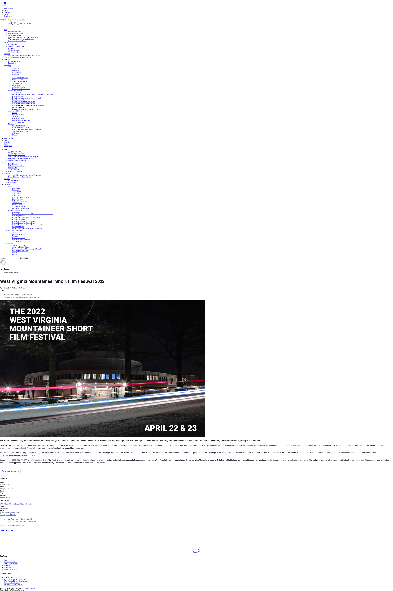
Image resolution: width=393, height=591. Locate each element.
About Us (15, 76)
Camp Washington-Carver (16, 35)
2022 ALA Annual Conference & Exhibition (21, 297)
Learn (6, 43)
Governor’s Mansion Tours (17, 41)
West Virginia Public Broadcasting (15, 579)
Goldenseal (16, 133)
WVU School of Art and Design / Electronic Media (16, 504)
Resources (15, 70)
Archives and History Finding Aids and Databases (24, 55)
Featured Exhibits (14, 61)
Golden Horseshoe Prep (16, 46)
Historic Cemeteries (18, 100)
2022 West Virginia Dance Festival (18, 294)
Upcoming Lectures (18, 118)
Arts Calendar (16, 72)
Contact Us (20, 122)
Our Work (7, 65)
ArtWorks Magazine (18, 87)
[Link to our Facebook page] (5, 3)
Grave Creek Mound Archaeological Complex (23, 37)
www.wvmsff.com (5, 497)
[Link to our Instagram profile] (5, 5)
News (6, 10)
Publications (12, 63)
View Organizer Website (8, 515)
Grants (6, 14)
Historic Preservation (15, 91)
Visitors (14, 113)
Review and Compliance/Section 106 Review (27, 109)
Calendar (7, 12)
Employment (8, 16)
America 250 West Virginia (13, 585)
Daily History (12, 44)
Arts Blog (15, 74)
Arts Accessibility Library (20, 78)
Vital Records (8, 9)
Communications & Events (21, 120)
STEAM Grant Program (20, 81)
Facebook (16, 455)
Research (7, 54)
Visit (5, 30)
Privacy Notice (30, 588)
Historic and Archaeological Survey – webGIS (27, 98)
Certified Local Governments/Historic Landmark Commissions (32, 94)
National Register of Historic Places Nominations (28, 105)
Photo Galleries (17, 85)
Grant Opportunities (18, 96)
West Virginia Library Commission (15, 581)
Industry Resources (10, 569)
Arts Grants (16, 68)
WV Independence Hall (16, 33)
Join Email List (17, 83)
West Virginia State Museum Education (21, 39)
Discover (7, 59)
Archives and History (15, 111)
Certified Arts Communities (21, 89)
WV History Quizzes (15, 52)
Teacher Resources (14, 50)
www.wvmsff (367, 452)
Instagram (4, 455)
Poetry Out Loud (17, 79)
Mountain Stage (9, 577)
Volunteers (15, 116)
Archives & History (10, 562)
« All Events (4, 269)
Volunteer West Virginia (12, 583)
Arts (9, 67)
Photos (14, 135)
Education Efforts (18, 107)
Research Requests (18, 114)
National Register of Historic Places (19, 57)
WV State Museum (14, 31)
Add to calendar (10, 471)
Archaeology (16, 92)
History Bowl (12, 48)
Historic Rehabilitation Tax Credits (23, 102)
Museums (11, 124)
